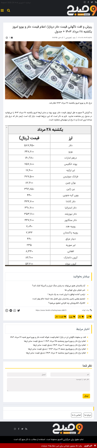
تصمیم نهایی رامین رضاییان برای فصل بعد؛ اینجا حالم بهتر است (58, 298)
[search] (8, 10)
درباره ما (87, 415)
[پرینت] (6, 38)
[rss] (96, 2)
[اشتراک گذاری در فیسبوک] (6, 310)
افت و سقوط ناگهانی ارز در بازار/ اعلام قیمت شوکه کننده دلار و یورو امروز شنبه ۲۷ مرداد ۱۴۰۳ (48, 337)
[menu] (2, 10)
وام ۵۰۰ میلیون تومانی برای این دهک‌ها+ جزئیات (61, 445)
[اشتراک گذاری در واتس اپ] (14, 310)
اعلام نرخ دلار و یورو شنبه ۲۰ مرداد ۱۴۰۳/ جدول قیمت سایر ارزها (59, 345)
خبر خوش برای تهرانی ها (75, 290)
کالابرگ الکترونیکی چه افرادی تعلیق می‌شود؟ (66, 303)
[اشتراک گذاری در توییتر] (18, 310)
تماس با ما (76, 415)
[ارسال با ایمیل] (12, 38)
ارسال (86, 396)
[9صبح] (82, 10)
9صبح (60, 439)
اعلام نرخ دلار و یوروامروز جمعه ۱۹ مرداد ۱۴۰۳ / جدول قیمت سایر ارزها (57, 349)
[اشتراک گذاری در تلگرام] (10, 310)
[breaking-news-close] (94, 445)
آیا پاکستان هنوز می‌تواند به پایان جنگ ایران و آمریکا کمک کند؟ (58, 285)
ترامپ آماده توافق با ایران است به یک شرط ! (66, 294)
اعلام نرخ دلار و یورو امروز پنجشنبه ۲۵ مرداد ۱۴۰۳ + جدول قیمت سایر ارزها (55, 341)
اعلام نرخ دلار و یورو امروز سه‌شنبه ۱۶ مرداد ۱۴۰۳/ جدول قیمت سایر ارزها (56, 352)
